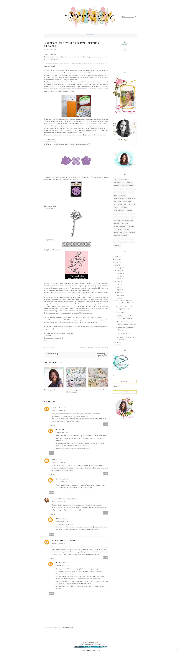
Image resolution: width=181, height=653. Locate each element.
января (119, 298)
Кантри (116, 192)
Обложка (129, 210)
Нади (54, 306)
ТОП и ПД (116, 386)
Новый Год (124, 207)
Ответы (52, 425)
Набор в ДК (132, 204)
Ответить (105, 424)
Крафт (115, 195)
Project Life (117, 245)
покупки (116, 217)
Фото (119, 229)
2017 (116, 260)
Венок (131, 185)
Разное (133, 217)
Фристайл (126, 229)
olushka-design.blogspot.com (65, 541)
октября (119, 273)
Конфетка (123, 192)
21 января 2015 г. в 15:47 (62, 521)
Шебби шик (117, 235)
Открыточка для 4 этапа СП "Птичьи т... (75, 391)
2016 (116, 262)
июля (118, 282)
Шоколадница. (129, 239)
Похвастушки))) (50, 390)
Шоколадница (118, 239)
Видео (115, 189)
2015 (116, 265)
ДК (134, 189)
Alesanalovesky (96, 645)
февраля (119, 295)
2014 (116, 342)
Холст (121, 232)
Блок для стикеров (119, 182)
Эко (115, 242)
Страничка (131, 226)
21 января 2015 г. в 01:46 (58, 410)
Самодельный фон (127, 220)
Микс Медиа (117, 201)
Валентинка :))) (121, 312)
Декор (121, 189)
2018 (116, 257)
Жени (48, 306)
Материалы (131, 198)
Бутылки (124, 185)
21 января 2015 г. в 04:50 (58, 502)
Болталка (52, 347)
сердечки (125, 223)
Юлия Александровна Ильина (65, 499)
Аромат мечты (58, 408)
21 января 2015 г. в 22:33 (62, 566)
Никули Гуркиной (66, 82)
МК (114, 204)
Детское (128, 189)
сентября (120, 276)
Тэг (115, 229)
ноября (119, 271)
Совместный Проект (119, 226)
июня (119, 284)
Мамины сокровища (120, 198)
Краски (131, 192)
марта (119, 293)
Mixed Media (130, 242)
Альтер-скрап (124, 179)
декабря (119, 268)
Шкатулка (125, 235)
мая (118, 287)
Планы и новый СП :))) (96, 390)
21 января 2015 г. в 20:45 (58, 544)
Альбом (116, 179)
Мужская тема (122, 204)
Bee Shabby (57, 459)
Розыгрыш (117, 220)
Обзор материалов (119, 210)
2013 (116, 345)
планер (124, 214)
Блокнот (129, 182)
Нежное (116, 207)
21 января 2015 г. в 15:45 (62, 482)
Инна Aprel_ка (49, 49)
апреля (119, 290)
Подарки (131, 214)
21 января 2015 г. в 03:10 (58, 462)
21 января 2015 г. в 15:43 (62, 432)
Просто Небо (124, 217)
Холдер (116, 232)
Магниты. (122, 195)
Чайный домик (130, 232)
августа (119, 279)
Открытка (116, 214)
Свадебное (117, 223)
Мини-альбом (127, 201)
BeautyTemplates (95, 650)
